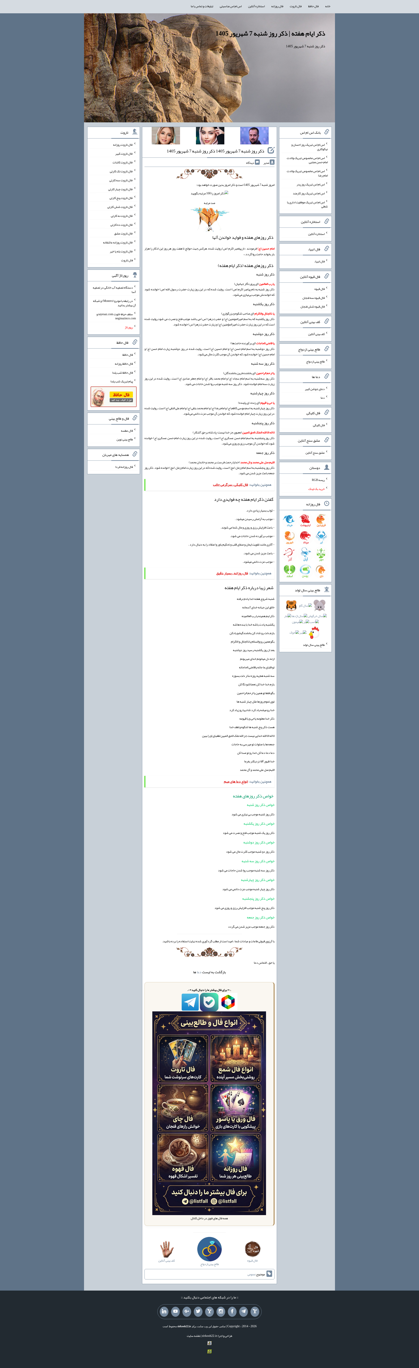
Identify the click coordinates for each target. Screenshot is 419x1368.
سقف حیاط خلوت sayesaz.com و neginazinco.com (116, 316)
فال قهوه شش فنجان (313, 306)
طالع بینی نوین (125, 439)
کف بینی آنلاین (316, 334)
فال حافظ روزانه (124, 364)
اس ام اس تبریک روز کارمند (309, 193)
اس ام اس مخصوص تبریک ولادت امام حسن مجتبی (307, 160)
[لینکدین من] (164, 1312)
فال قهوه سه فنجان (313, 297)
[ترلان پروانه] (210, 136)
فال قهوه (319, 289)
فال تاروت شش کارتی (120, 207)
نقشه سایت (193, 1336)
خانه (327, 6)
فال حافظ (313, 6)
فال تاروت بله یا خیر (121, 251)
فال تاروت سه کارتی (121, 180)
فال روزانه (277, 6)
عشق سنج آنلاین (315, 452)
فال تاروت (296, 6)
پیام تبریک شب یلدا (121, 381)
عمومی (251, 1274)
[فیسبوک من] (232, 1312)
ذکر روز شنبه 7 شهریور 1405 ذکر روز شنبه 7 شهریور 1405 (215, 151)
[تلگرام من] (243, 1312)
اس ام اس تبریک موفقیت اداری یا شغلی (307, 204)
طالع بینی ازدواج (315, 361)
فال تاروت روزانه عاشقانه (118, 242)
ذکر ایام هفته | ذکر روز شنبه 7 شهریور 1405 (270, 33)
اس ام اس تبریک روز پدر (311, 184)
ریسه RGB (318, 480)
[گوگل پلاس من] (186, 1312)
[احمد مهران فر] (254, 136)
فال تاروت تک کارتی (121, 171)
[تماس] (209, 1312)
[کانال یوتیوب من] (175, 1312)
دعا (199, 972)
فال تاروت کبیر (124, 153)
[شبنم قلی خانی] (166, 136)
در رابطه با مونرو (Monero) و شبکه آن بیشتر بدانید (114, 303)
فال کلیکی (319, 425)
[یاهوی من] (255, 1312)
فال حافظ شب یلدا (122, 372)
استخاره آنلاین (256, 6)
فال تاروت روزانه (123, 145)
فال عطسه (127, 430)
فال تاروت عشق (123, 233)
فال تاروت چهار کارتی (120, 189)
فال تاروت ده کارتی (121, 224)
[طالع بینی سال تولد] (305, 620)
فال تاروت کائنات (123, 162)
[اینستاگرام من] (220, 1312)
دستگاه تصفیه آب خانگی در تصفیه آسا (114, 289)
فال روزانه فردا (124, 467)
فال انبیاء (319, 261)
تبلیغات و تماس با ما (202, 6)
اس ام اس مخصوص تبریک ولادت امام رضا (307, 173)
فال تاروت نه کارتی (122, 216)
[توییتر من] (198, 1312)
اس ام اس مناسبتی (231, 6)
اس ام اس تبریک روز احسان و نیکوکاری (309, 147)
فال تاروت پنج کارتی (121, 198)
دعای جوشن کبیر (315, 389)
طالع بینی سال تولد (314, 645)
